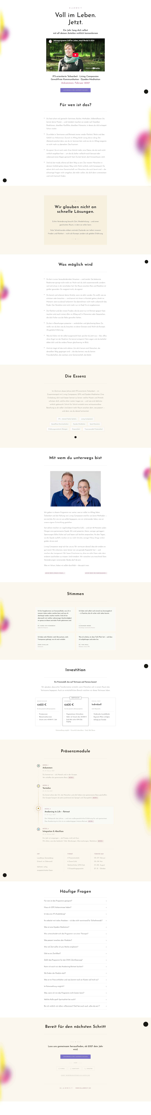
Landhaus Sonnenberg (45, 858)
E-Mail (63, 1068)
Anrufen (90, 1068)
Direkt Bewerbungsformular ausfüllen (75, 1075)
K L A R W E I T (75, 8)
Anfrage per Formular (100, 719)
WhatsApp (75, 1068)
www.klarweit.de (83, 1088)
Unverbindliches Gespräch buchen (75, 90)
